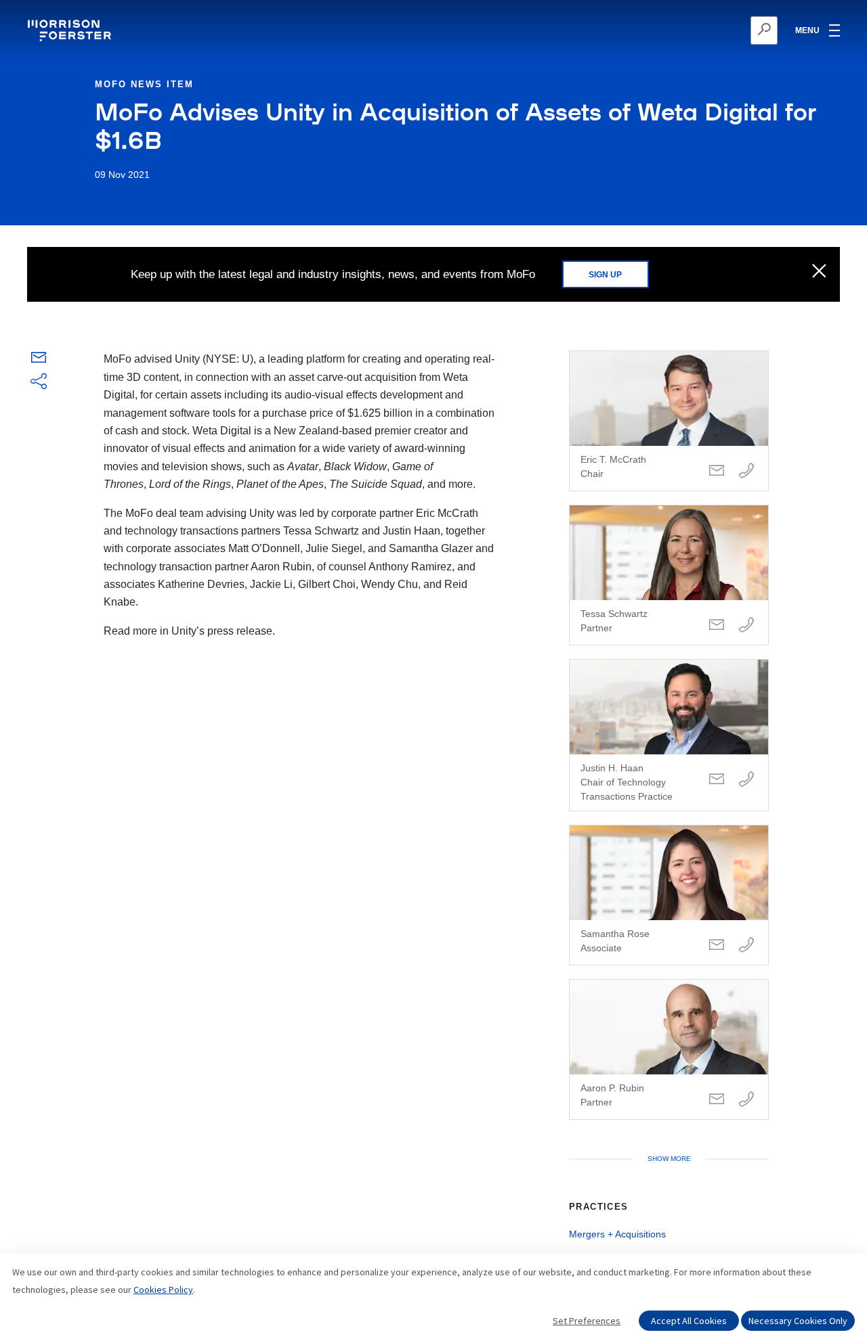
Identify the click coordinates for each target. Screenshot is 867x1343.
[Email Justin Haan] (717, 780)
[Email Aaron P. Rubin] (717, 1100)
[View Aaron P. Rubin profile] (669, 1049)
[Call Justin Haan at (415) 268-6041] (746, 780)
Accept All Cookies (689, 1321)
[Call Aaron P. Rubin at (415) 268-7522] (746, 1100)
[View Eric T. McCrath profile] (669, 421)
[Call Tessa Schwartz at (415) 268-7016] (746, 625)
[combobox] (698, 30)
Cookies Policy (163, 1289)
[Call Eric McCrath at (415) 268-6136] (746, 471)
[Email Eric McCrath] (717, 471)
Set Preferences (586, 1321)
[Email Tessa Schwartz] (717, 625)
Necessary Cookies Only (797, 1321)
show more (669, 1158)
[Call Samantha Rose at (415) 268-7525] (746, 945)
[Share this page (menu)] (38, 382)
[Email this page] (38, 360)
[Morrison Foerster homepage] (71, 30)
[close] (819, 272)
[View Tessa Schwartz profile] (669, 575)
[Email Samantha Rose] (717, 945)
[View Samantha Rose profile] (669, 895)
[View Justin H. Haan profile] (669, 735)
